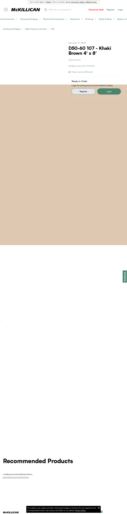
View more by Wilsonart (82, 72)
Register (83, 91)
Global (48, 2)
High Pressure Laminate (36, 29)
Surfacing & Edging (12, 29)
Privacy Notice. (80, 510)
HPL (53, 29)
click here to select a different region (84, 2)
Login (120, 9)
